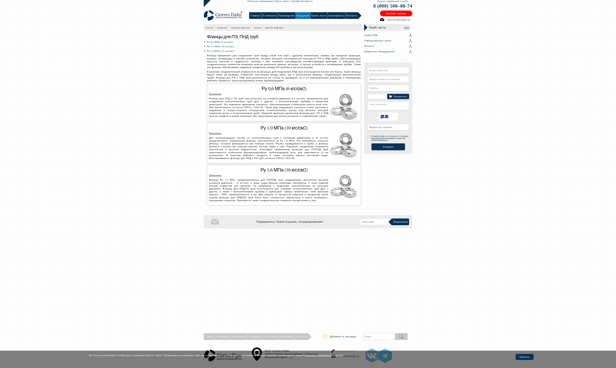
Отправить (388, 146)
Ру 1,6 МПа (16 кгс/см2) (221, 50)
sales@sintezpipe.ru (302, 1)
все (406, 27)
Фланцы (258, 27)
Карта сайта (281, 1)
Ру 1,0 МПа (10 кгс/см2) (221, 46)
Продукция (222, 27)
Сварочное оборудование (379, 51)
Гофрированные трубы (377, 40)
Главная (209, 27)
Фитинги (369, 45)
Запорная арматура (240, 27)
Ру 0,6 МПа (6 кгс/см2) (220, 41)
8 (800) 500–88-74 (392, 6)
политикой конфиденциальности (323, 355)
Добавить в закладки (343, 336)
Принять (525, 357)
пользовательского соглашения (383, 138)
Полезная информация (260, 1)
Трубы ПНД (370, 35)
